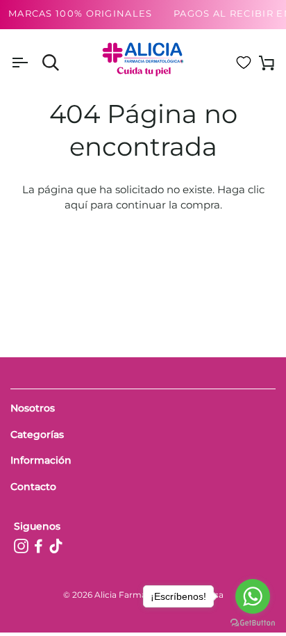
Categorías (37, 434)
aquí (76, 204)
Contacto (33, 486)
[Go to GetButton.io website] (252, 622)
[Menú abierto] (32, 63)
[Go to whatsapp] (252, 596)
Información (41, 460)
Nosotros (32, 408)
